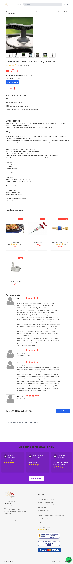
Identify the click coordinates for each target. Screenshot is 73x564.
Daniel (19, 298)
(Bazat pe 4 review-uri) (23, 65)
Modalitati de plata (43, 507)
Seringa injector (37, 242)
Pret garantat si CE (43, 518)
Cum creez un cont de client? (46, 499)
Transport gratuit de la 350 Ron (17, 95)
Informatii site (41, 513)
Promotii (60, 561)
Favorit (10, 88)
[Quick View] (11, 240)
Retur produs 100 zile (14, 99)
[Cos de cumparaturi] (68, 4)
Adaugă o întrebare (63, 411)
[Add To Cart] (15, 240)
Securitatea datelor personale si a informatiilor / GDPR (53, 515)
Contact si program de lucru (46, 502)
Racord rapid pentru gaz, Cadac (60, 242)
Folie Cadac (15, 242)
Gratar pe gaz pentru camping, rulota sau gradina (20, 11)
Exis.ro (11, 561)
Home (53, 561)
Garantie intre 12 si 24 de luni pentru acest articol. (22, 109)
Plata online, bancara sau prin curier (18, 106)
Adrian (19, 351)
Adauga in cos (13, 82)
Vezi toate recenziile (37, 478)
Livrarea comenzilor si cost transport (48, 505)
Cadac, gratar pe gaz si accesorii (45, 11)
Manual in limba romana (15, 102)
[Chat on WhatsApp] (69, 560)
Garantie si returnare (44, 510)
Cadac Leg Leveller (15, 281)
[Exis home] (6, 4)
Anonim (20, 396)
